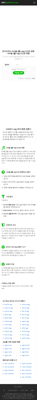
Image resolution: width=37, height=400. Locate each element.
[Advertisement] (18, 26)
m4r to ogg (25, 335)
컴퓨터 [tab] (7, 65)
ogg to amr (25, 355)
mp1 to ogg (8, 335)
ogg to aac (8, 355)
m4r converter (9, 367)
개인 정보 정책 (12, 390)
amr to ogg (25, 314)
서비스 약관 (24, 390)
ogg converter (9, 370)
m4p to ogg (8, 331)
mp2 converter (27, 373)
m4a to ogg (8, 311)
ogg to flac (25, 352)
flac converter (26, 370)
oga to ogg (25, 321)
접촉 (32, 390)
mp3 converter (27, 363)
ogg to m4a (25, 348)
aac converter (26, 377)
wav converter (9, 363)
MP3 (10, 3)
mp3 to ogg (8, 304)
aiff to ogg (8, 314)
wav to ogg (25, 308)
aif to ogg (25, 328)
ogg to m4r (8, 348)
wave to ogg (9, 308)
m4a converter (27, 367)
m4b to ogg (25, 331)
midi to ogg (8, 321)
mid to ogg (25, 324)
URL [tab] (17, 65)
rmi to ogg (8, 324)
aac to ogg (25, 318)
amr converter (9, 373)
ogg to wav (8, 345)
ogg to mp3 (25, 345)
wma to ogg (26, 304)
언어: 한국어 (18, 386)
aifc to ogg (8, 328)
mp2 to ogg (25, 338)
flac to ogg (25, 311)
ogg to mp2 (8, 352)
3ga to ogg (8, 318)
